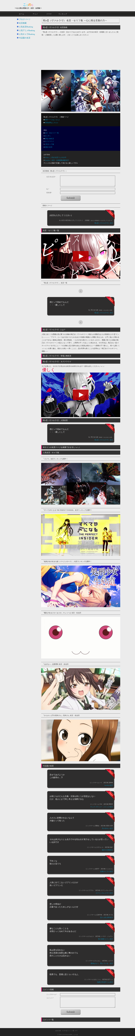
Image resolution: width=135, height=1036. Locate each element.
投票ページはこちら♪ (52, 120)
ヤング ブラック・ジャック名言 (101, 807)
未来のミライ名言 (106, 871)
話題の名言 (48, 147)
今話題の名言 (24, 37)
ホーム (21, 14)
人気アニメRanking (27, 30)
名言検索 (23, 23)
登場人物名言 (49, 138)
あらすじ (48, 136)
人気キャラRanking (27, 34)
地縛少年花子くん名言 (105, 982)
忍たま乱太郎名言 (106, 917)
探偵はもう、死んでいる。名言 (102, 963)
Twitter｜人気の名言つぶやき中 (55, 157)
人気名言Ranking (26, 26)
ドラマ (49, 14)
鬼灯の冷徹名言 (107, 850)
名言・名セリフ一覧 (52, 133)
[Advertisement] (80, 52)
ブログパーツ (24, 19)
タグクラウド (49, 141)
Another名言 (108, 785)
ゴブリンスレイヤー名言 (104, 893)
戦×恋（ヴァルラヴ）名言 (104, 223)
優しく (48, 369)
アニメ (35, 14)
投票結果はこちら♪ (51, 122)
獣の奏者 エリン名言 (105, 939)
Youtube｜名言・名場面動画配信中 (57, 160)
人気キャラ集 (49, 144)
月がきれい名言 (107, 828)
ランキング (62, 14)
